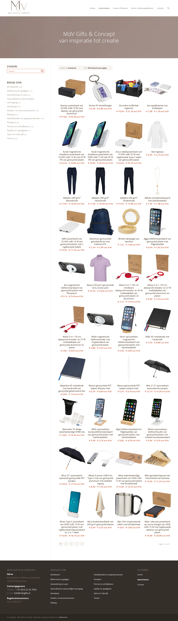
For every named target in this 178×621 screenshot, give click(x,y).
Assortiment (143, 579)
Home (140, 574)
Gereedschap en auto (17, 94)
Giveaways (12, 106)
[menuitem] (92, 8)
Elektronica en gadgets (18, 90)
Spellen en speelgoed (17, 130)
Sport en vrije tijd (15, 134)
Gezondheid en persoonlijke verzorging (66, 588)
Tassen (10, 138)
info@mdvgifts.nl (22, 593)
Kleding (10, 114)
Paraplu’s (97, 579)
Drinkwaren (12, 86)
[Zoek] (168, 8)
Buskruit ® (63, 617)
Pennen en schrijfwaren (18, 126)
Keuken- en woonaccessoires (21, 110)
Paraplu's (11, 122)
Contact (140, 584)
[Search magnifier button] (42, 71)
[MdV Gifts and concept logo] (19, 8)
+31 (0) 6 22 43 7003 (26, 589)
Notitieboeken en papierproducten (23, 118)
